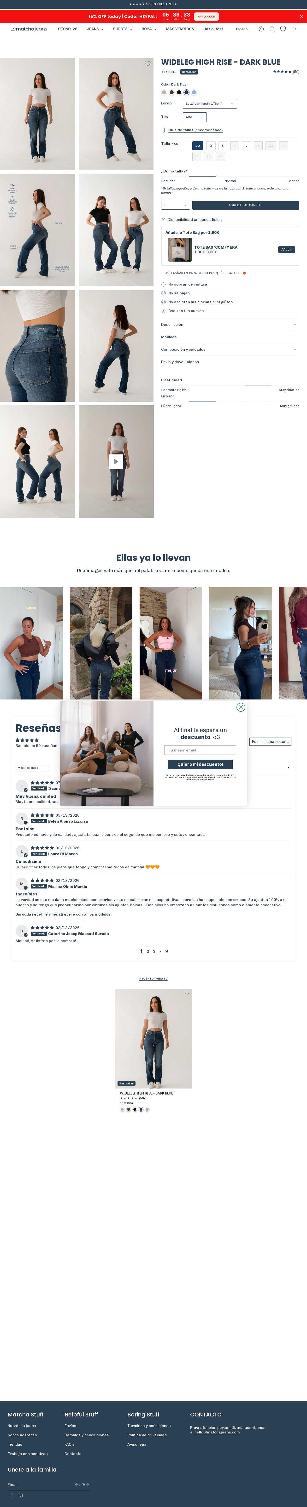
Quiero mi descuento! (200, 764)
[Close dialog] (241, 707)
